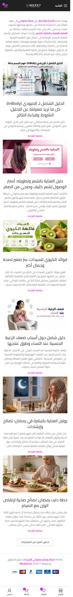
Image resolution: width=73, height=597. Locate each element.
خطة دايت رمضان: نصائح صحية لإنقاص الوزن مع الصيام (35, 503)
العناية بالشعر (43, 33)
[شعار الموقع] (35, 5)
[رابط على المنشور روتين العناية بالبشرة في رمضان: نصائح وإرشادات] (35, 395)
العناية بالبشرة (59, 33)
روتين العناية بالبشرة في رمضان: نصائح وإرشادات (35, 423)
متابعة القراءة (35, 136)
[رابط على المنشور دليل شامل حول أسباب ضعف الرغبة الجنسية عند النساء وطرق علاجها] (35, 312)
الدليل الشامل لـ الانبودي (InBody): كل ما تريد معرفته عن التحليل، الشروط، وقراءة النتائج (35, 109)
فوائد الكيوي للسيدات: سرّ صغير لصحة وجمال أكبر (35, 262)
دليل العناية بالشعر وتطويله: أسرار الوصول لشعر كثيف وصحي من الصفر (35, 184)
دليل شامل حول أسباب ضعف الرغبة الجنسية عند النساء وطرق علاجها (35, 340)
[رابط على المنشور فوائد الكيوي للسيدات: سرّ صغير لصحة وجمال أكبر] (35, 236)
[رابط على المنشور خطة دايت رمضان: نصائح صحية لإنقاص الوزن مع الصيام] (35, 473)
